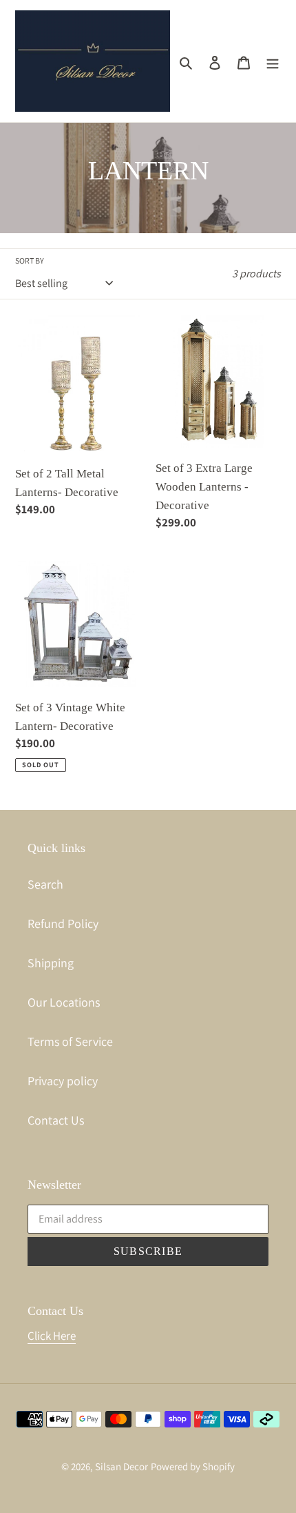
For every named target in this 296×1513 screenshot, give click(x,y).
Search (45, 884)
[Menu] (272, 61)
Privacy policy (63, 1081)
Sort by (29, 260)
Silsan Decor (121, 1466)
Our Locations (64, 1002)
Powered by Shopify (193, 1466)
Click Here (52, 1335)
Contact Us (56, 1120)
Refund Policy (63, 923)
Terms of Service (70, 1041)
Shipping (51, 963)
